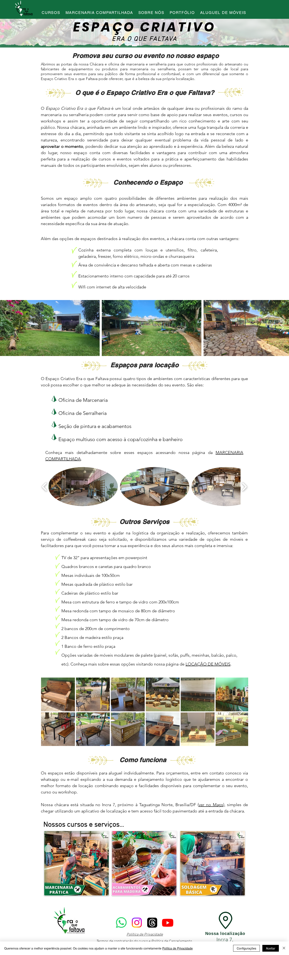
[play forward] (244, 486)
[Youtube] (167, 922)
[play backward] (44, 486)
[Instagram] (136, 922)
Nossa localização (225, 933)
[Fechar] (283, 948)
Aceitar (270, 948)
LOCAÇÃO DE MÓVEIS (208, 664)
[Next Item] (281, 328)
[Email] (152, 922)
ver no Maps (211, 804)
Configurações (246, 948)
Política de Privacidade (145, 934)
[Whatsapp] (121, 922)
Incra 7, (225, 940)
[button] (83, 486)
